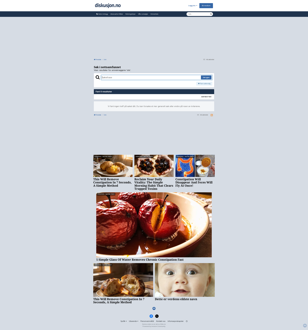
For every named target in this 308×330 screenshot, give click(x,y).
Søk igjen (206, 77)
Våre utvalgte (143, 14)
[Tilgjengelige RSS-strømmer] (211, 115)
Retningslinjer (130, 14)
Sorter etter (206, 96)
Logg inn (192, 5)
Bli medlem (206, 5)
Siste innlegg (103, 14)
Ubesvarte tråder (116, 14)
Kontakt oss (160, 321)
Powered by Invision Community (154, 326)
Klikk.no (163, 324)
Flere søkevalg (204, 83)
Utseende (133, 321)
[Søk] (211, 14)
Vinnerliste (154, 14)
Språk (123, 321)
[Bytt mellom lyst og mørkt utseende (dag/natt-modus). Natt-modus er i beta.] (187, 321)
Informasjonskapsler (176, 321)
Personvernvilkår (147, 321)
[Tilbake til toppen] (154, 308)
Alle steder (203, 14)
